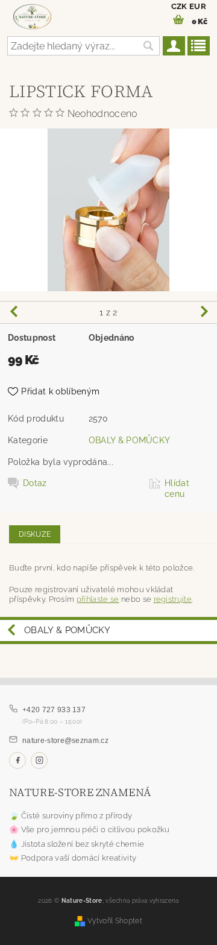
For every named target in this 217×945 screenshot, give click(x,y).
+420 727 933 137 (54, 710)
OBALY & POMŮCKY (130, 440)
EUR (197, 6)
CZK (179, 6)
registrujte (173, 599)
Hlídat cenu (177, 488)
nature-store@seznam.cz (65, 740)
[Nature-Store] (32, 15)
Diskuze (35, 534)
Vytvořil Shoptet (114, 920)
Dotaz (35, 483)
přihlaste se (98, 599)
